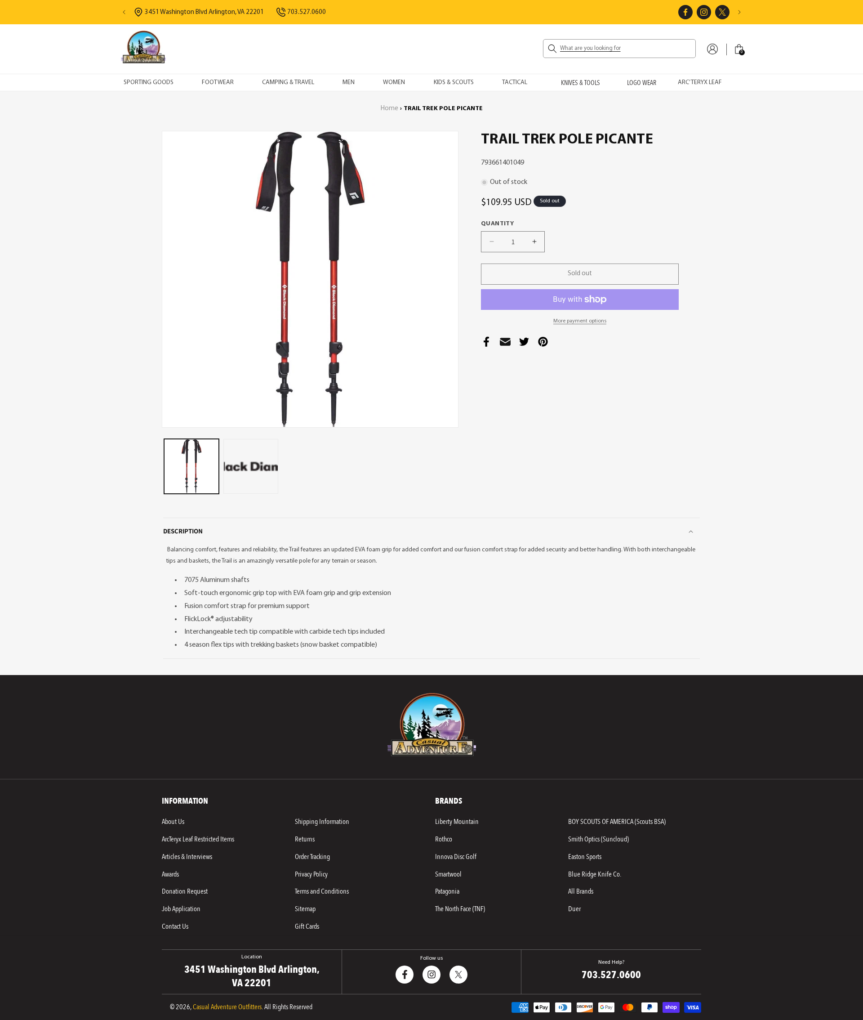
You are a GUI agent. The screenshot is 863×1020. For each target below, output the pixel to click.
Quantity (497, 223)
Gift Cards (307, 926)
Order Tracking (312, 857)
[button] (619, 48)
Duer (574, 909)
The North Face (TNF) (460, 909)
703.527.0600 (306, 12)
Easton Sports (584, 857)
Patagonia (447, 891)
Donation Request (185, 891)
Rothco (443, 839)
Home (389, 108)
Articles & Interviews (187, 857)
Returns (305, 839)
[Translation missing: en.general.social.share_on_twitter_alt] (524, 344)
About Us (173, 822)
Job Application (181, 909)
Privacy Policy (311, 874)
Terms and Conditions (322, 891)
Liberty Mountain (457, 822)
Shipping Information (322, 822)
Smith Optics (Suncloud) (598, 839)
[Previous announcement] (124, 12)
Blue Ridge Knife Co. (594, 874)
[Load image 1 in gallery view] (191, 466)
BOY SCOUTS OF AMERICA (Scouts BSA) (617, 822)
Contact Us (175, 926)
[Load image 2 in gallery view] (250, 466)
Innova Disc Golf (455, 857)
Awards (170, 874)
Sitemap (305, 909)
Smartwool (448, 874)
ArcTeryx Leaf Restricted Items (198, 839)
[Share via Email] (505, 344)
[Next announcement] (739, 12)
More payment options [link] (579, 321)
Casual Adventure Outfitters (227, 1007)
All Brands (580, 891)
